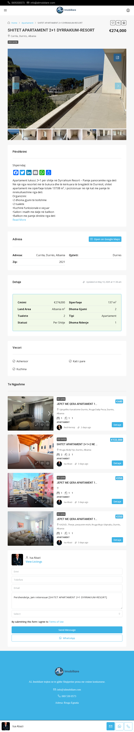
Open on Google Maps (106, 239)
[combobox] (67, 613)
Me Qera (61, 399)
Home (14, 22)
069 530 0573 (69, 696)
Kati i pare (79, 361)
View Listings (34, 561)
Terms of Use (56, 621)
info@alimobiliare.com (69, 689)
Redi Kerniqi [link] (69, 427)
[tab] (117, 57)
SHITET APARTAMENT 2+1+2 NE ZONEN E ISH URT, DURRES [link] (92, 444)
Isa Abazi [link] (68, 463)
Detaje (117, 424)
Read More (19, 220)
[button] (112, 22)
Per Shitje (13, 42)
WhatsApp (68, 638)
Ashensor (22, 361)
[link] (30, 413)
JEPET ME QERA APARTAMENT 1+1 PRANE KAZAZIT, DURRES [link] (93, 519)
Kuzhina (21, 369)
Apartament (27, 22)
